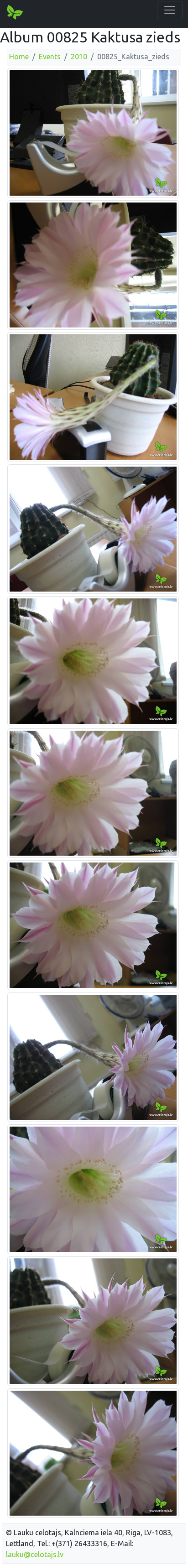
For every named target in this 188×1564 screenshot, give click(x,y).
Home (19, 56)
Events (50, 56)
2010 (79, 56)
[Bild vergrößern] (93, 132)
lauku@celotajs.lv (34, 1554)
